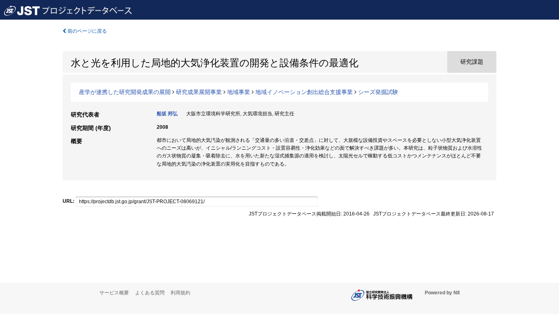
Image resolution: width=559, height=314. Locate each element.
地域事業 (238, 92)
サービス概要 (114, 293)
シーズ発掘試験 (378, 92)
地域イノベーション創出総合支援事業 (304, 92)
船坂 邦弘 (167, 114)
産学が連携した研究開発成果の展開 (125, 92)
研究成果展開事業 (199, 92)
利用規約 (180, 293)
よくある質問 (150, 293)
